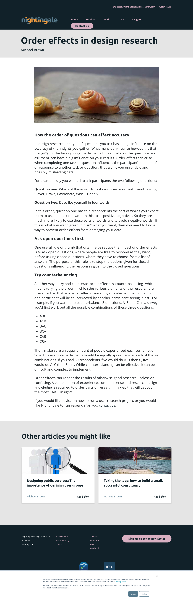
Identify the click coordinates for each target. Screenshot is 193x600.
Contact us (82, 26)
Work (106, 19)
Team (121, 19)
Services (91, 19)
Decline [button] (144, 594)
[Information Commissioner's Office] (109, 566)
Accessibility (62, 536)
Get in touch (165, 6)
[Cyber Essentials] (83, 566)
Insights (136, 19)
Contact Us (61, 544)
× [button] (156, 575)
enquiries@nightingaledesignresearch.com (134, 6)
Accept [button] (133, 594)
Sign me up (146, 538)
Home (74, 19)
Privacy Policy (121, 581)
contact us (107, 405)
